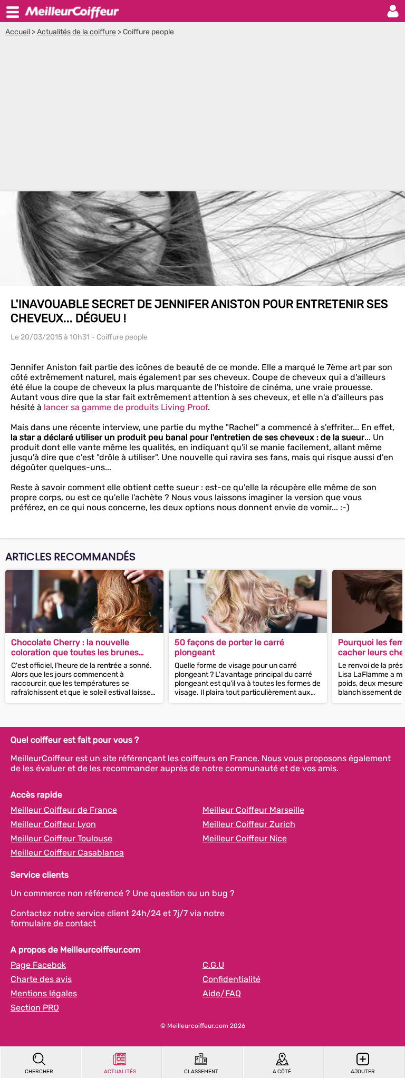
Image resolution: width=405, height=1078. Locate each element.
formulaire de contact (53, 923)
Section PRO (35, 1008)
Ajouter (363, 1072)
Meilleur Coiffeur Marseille (253, 810)
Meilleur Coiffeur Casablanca (67, 853)
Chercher (39, 1072)
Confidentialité (231, 979)
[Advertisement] (202, 115)
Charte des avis (41, 979)
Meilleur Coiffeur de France (64, 810)
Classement (201, 1072)
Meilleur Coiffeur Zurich (248, 824)
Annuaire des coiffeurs (71, 11)
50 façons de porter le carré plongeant (229, 647)
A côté (282, 1072)
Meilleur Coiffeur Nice (244, 838)
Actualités (120, 1072)
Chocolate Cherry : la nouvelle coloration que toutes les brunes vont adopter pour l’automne (75, 647)
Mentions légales (44, 993)
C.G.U (213, 965)
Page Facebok (38, 965)
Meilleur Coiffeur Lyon (53, 824)
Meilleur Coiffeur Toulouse (61, 838)
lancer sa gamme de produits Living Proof (126, 407)
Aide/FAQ (221, 993)
